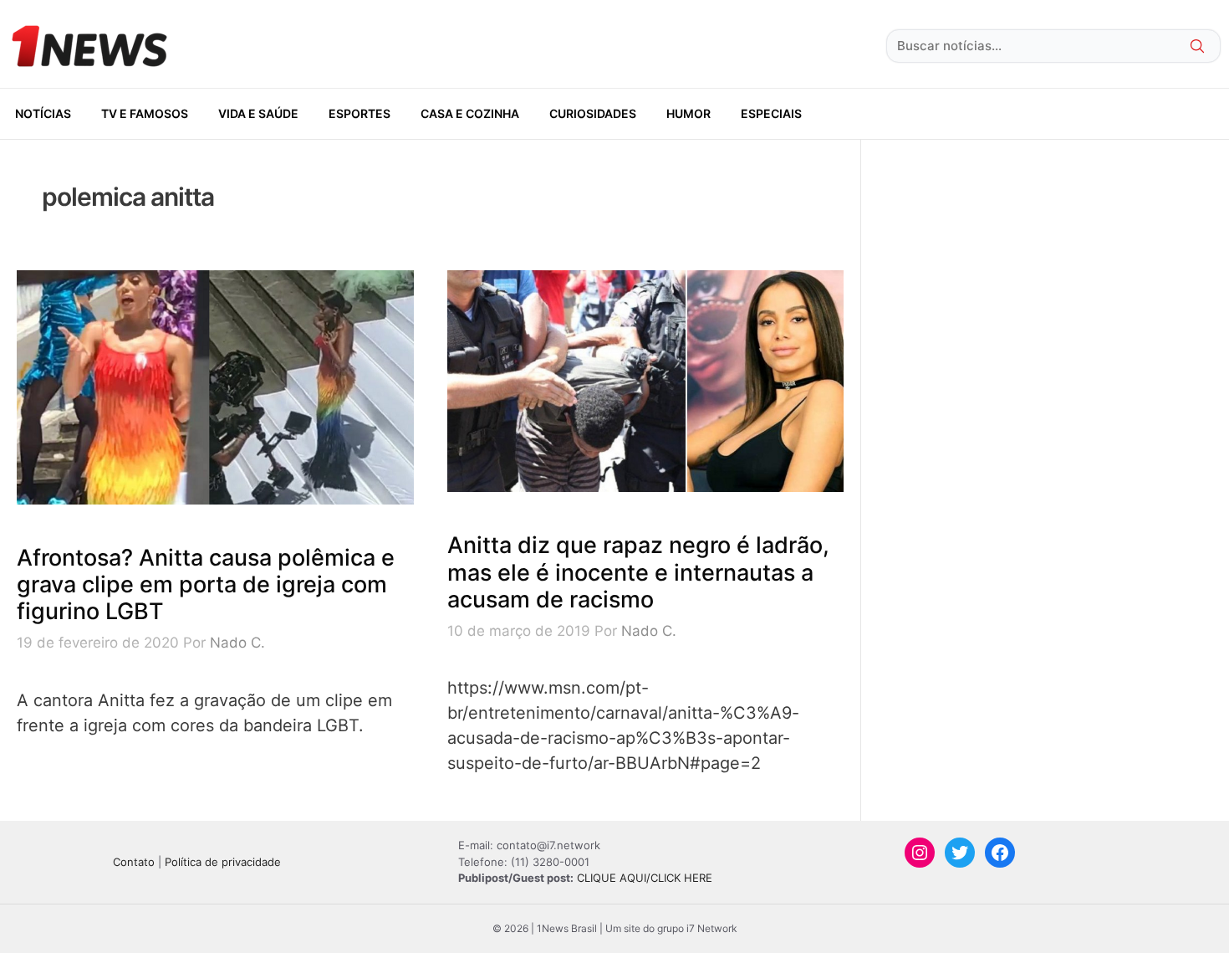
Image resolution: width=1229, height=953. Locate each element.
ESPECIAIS (771, 113)
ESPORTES (359, 113)
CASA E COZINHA (470, 113)
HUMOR (688, 113)
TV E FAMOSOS (144, 113)
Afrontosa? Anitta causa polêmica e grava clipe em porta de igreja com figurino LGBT (206, 585)
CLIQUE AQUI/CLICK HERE (644, 877)
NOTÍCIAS (43, 113)
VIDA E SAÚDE (258, 113)
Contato (134, 861)
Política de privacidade (223, 861)
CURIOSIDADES (592, 113)
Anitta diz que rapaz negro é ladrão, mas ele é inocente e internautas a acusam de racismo (638, 572)
